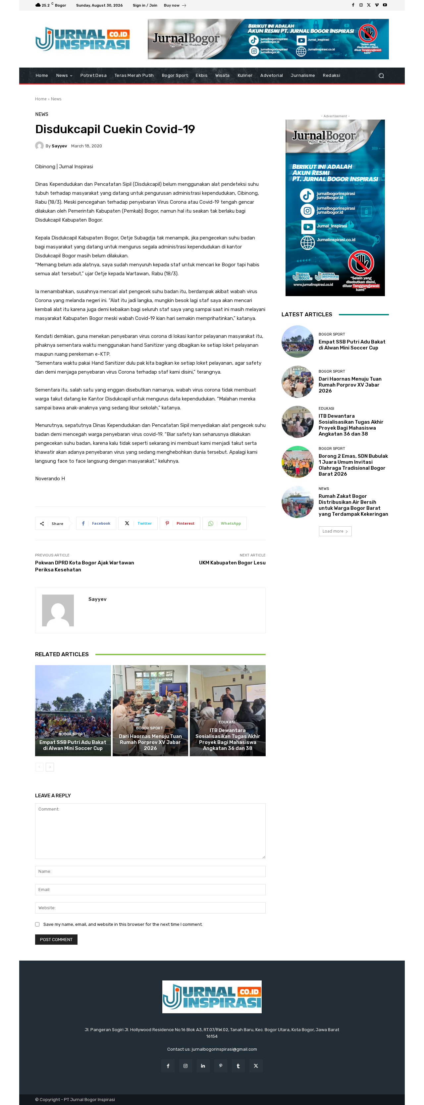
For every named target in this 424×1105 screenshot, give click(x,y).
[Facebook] (353, 5)
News (56, 99)
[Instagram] (361, 5)
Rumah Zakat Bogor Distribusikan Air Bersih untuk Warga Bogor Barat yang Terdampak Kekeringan (353, 505)
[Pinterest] (220, 1065)
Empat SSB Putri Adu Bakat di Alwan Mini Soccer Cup (72, 745)
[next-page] (50, 767)
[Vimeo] (377, 5)
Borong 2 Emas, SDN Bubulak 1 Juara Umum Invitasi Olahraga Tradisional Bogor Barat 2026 (353, 465)
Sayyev (59, 146)
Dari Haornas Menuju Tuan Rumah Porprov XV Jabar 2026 (150, 742)
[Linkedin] (203, 1065)
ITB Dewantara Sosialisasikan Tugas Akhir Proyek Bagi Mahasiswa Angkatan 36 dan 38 (227, 739)
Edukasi (227, 722)
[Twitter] (369, 5)
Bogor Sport (72, 734)
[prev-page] (39, 767)
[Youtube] (385, 5)
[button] (381, 75)
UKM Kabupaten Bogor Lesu (232, 563)
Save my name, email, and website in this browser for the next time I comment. (123, 924)
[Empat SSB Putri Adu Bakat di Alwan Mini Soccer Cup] (73, 710)
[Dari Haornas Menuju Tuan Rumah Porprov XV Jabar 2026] (150, 710)
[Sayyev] (40, 145)
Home (41, 99)
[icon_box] (175, 6)
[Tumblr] (238, 1065)
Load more (333, 531)
